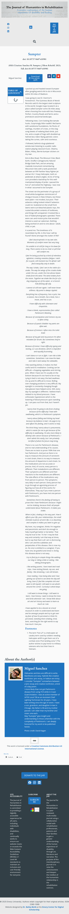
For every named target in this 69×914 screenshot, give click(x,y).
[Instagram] (8, 27)
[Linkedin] (8, 31)
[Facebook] (8, 24)
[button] (30, 27)
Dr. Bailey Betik (29, 907)
